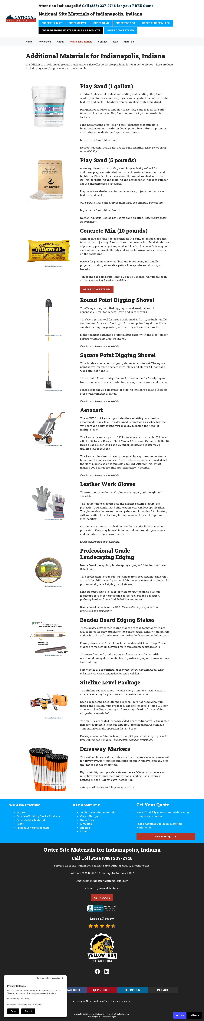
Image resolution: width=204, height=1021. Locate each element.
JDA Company (104, 1016)
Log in (113, 1016)
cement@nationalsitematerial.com (106, 880)
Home (29, 41)
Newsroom (45, 41)
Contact (102, 41)
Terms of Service (121, 1001)
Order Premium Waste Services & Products (71, 30)
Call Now (194, 1015)
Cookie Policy (101, 1001)
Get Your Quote (165, 836)
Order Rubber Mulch (156, 23)
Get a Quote (102, 897)
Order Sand (101, 23)
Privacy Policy (82, 1001)
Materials (129, 41)
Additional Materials (81, 41)
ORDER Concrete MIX (97, 289)
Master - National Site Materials (100, 1014)
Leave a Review (102, 918)
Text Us (180, 1015)
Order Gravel (77, 23)
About (60, 41)
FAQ (115, 41)
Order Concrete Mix (120, 30)
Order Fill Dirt (52, 23)
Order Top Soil (125, 23)
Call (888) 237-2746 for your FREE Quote (118, 5)
